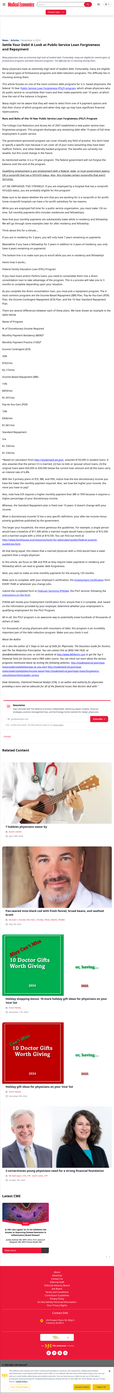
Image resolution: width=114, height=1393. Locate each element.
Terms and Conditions (57, 1292)
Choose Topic (54, 12)
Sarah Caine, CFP (40, 1175)
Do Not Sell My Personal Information (57, 1302)
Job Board (57, 1288)
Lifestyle (7, 736)
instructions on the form (16, 595)
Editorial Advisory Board (57, 1285)
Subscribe (97, 719)
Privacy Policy (57, 1298)
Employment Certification (89, 580)
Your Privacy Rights (57, 1305)
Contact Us (57, 1278)
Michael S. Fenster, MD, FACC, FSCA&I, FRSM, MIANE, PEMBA (37, 919)
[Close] (109, 1371)
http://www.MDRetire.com (71, 654)
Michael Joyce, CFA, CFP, (20, 1175)
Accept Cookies (82, 1387)
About (57, 1272)
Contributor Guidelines (57, 1295)
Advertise (57, 1275)
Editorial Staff (57, 1282)
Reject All (101, 1387)
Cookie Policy (21, 1381)
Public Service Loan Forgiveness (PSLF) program (48, 88)
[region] (57, 1380)
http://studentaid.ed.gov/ (49, 459)
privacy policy (58, 725)
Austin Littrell (15, 831)
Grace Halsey (15, 1007)
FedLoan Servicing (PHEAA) (53, 591)
